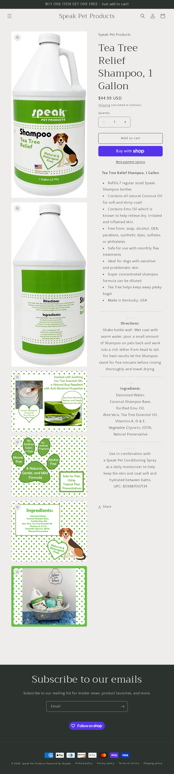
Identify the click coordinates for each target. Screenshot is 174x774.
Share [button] (107, 507)
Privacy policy (105, 763)
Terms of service (129, 763)
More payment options (130, 161)
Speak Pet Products (34, 763)
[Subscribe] (123, 706)
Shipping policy (153, 763)
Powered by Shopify (58, 763)
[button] (9, 16)
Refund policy (83, 763)
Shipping (104, 105)
